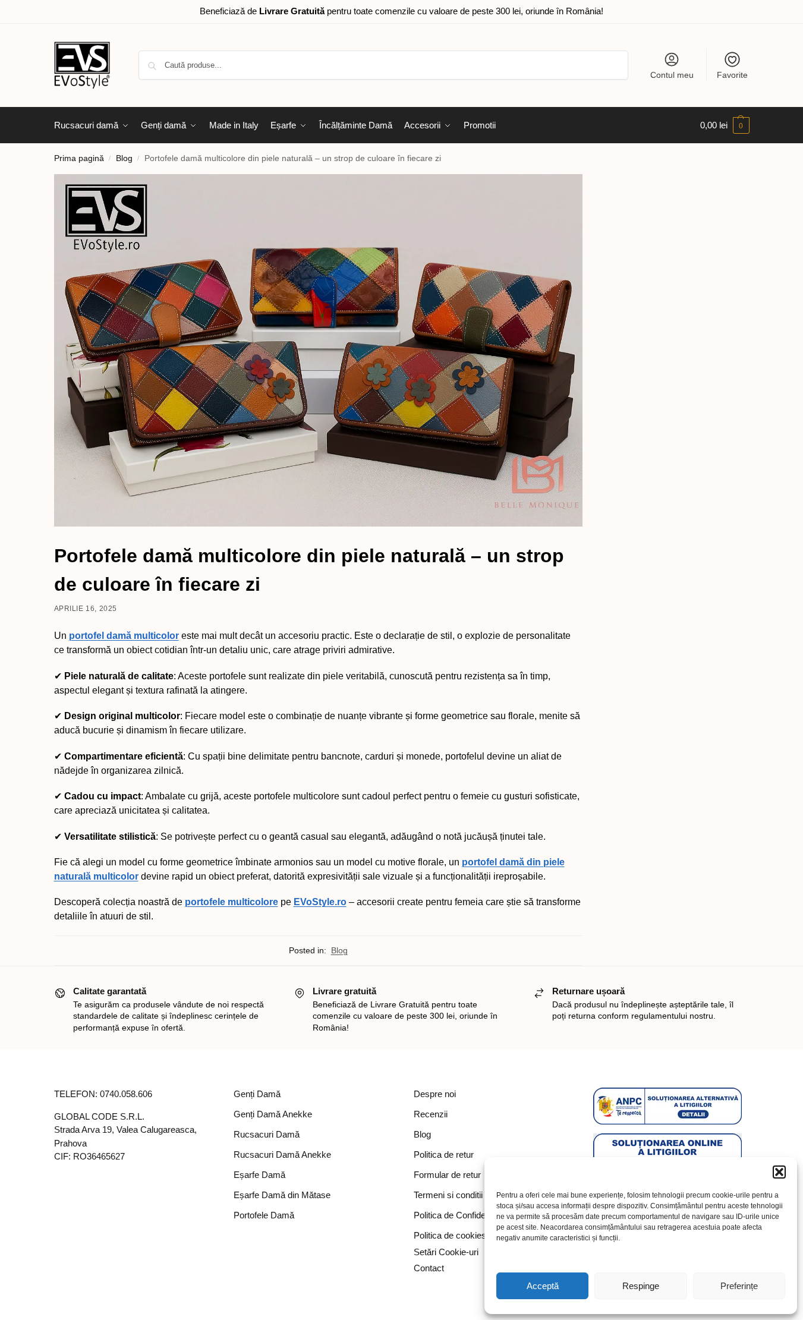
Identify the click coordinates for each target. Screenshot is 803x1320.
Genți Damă (257, 1094)
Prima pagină (79, 158)
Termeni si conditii (448, 1195)
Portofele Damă (264, 1215)
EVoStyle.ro (320, 902)
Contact (429, 1268)
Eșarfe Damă (259, 1175)
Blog (124, 158)
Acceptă (543, 1286)
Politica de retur (444, 1154)
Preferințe (739, 1286)
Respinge (640, 1286)
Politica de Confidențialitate (465, 1215)
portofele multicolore (231, 902)
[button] (779, 1172)
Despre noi (435, 1094)
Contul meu (672, 75)
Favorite (732, 75)
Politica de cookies (450, 1235)
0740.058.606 (126, 1094)
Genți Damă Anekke (273, 1114)
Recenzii (431, 1114)
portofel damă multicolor (124, 636)
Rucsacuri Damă (267, 1134)
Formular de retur (447, 1175)
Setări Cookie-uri (446, 1252)
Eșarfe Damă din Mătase (282, 1195)
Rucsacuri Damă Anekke (282, 1154)
